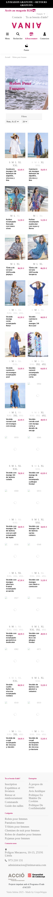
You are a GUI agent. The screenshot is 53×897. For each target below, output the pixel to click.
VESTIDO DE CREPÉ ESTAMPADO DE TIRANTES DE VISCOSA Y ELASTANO (34, 743)
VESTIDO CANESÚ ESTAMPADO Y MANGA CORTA (34, 372)
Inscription (11, 784)
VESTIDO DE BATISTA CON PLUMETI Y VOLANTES (34, 688)
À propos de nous (36, 786)
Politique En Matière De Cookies (36, 798)
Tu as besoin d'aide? (37, 17)
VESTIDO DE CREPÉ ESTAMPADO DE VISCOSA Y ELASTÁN (11, 742)
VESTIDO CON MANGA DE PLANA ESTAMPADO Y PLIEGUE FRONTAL (34, 478)
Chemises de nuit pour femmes (22, 830)
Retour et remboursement (13, 796)
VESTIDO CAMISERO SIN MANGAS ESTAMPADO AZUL (11, 372)
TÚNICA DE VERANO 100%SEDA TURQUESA (33, 271)
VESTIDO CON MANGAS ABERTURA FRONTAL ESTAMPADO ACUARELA (11, 585)
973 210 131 (15, 860)
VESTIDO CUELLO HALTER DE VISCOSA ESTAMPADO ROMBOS (11, 690)
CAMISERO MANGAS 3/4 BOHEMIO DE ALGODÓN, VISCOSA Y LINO (11, 174)
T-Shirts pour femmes (17, 826)
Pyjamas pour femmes (17, 838)
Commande (11, 802)
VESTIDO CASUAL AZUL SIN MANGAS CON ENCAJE (11, 422)
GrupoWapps (40, 892)
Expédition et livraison (12, 789)
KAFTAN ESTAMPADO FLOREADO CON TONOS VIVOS (11, 224)
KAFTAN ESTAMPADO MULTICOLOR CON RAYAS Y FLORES (34, 224)
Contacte (17, 17)
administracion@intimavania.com (27, 865)
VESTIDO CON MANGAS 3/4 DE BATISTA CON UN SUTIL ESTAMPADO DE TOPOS (11, 531)
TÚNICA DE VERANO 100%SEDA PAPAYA (10, 271)
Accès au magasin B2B (18, 10)
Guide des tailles (14, 805)
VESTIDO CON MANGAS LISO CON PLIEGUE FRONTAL (34, 637)
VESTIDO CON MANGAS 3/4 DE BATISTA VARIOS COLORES (34, 530)
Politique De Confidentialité (37, 807)
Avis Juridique (37, 791)
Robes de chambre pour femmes (23, 834)
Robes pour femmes (16, 818)
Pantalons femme (14, 822)
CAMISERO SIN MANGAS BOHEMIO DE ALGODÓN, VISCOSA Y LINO (34, 174)
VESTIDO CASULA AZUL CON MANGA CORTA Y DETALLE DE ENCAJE (34, 424)
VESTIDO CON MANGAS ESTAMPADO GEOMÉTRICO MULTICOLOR (11, 637)
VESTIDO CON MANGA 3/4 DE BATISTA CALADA (11, 476)
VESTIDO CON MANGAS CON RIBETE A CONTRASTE (34, 583)
